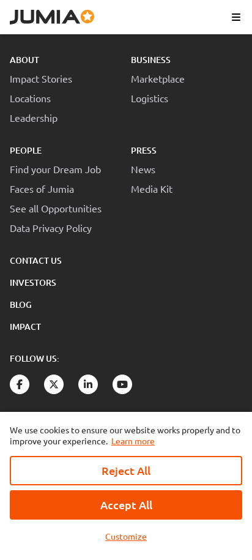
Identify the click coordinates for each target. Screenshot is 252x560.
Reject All (126, 470)
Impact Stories (41, 78)
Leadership (33, 117)
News (143, 169)
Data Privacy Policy (51, 228)
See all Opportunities (56, 208)
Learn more (133, 440)
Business (151, 59)
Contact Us (36, 260)
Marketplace (158, 78)
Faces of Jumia (42, 188)
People (26, 150)
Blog (21, 304)
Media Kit (151, 188)
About (24, 59)
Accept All (126, 505)
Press (144, 150)
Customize (126, 536)
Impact (25, 326)
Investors (33, 282)
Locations (30, 98)
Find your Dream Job (55, 169)
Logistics (149, 98)
